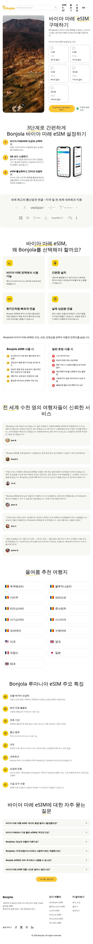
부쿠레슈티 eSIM (56, 902)
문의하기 (76, 910)
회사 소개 (76, 902)
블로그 (71, 8)
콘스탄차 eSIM (55, 923)
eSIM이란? (64, 8)
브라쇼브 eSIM (55, 914)
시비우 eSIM (54, 910)
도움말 (77, 8)
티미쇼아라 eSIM (56, 918)
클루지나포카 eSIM (57, 906)
